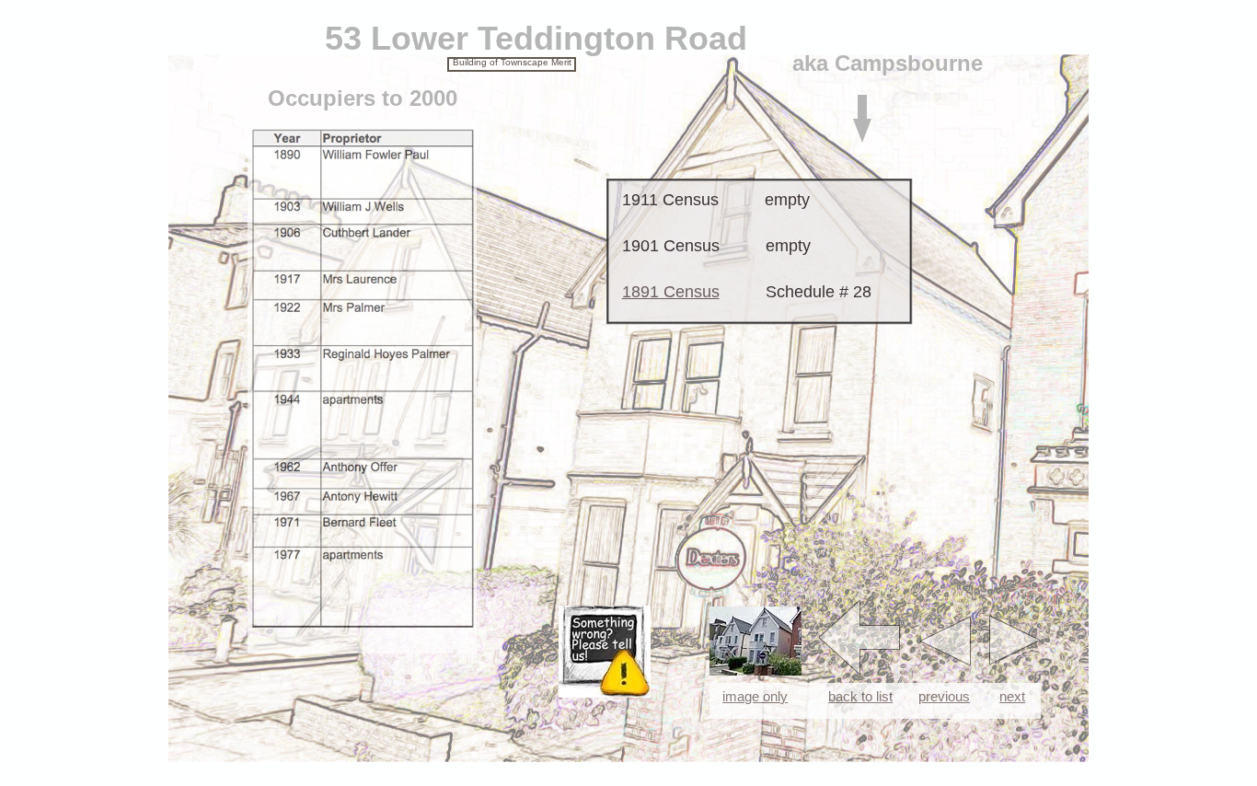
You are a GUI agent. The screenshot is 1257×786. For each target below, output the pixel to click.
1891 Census (671, 292)
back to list (860, 696)
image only (755, 696)
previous (944, 696)
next (1012, 696)
